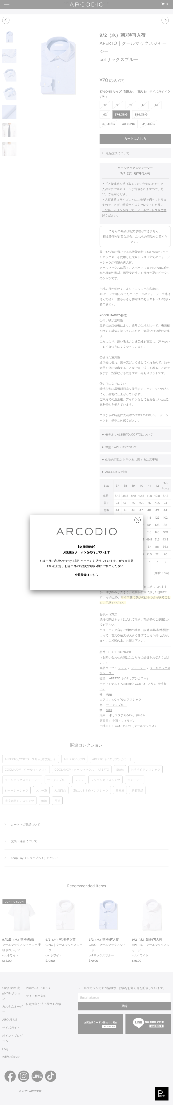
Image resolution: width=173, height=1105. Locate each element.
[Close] (137, 518)
